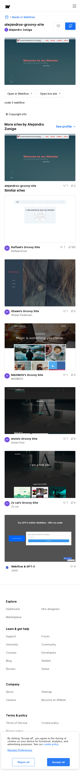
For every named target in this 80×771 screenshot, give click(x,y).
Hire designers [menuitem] (50, 609)
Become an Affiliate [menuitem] (53, 700)
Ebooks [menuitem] (10, 668)
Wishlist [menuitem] (46, 660)
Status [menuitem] (45, 668)
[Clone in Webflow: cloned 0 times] (70, 26)
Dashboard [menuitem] (13, 609)
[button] (58, 26)
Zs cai (14, 506)
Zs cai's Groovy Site (24, 502)
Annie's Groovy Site (24, 438)
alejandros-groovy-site (20, 185)
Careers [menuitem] (11, 700)
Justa (14, 570)
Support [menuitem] (11, 636)
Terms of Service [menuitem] (16, 722)
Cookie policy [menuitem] (50, 722)
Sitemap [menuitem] (46, 691)
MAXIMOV (17, 378)
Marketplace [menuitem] (13, 617)
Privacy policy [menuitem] (14, 731)
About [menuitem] (9, 691)
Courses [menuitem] (11, 652)
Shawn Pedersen (21, 315)
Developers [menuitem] (48, 652)
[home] (7, 7)
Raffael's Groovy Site (25, 247)
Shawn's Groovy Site (25, 311)
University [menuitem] (12, 644)
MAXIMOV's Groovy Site (27, 374)
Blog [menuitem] (9, 660)
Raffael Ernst (19, 251)
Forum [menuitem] (45, 636)
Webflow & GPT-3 (23, 566)
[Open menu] (74, 6)
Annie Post (17, 442)
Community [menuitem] (48, 644)
